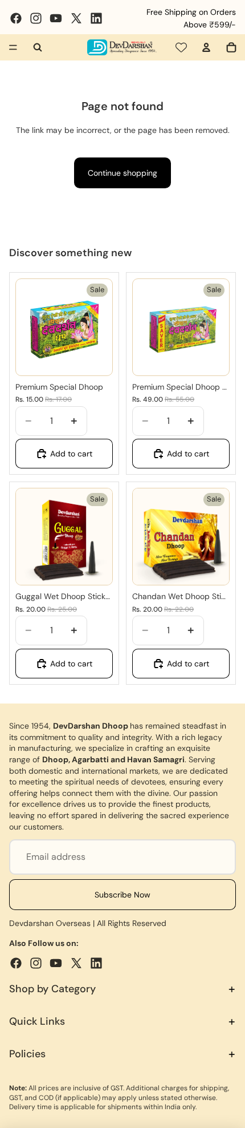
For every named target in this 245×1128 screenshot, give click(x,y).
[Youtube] (56, 18)
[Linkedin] (96, 18)
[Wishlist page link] (181, 47)
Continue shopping (122, 173)
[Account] (206, 47)
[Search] (37, 47)
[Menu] (13, 47)
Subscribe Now (122, 895)
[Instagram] (36, 18)
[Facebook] (16, 18)
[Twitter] (76, 18)
